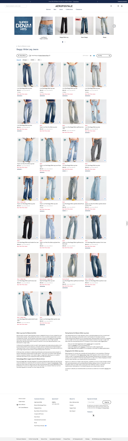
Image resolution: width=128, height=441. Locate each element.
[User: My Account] (111, 6)
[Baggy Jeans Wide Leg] (64, 26)
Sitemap (87, 439)
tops (49, 363)
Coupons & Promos (39, 414)
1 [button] (62, 40)
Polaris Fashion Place (44, 55)
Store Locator (22, 398)
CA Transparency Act (78, 439)
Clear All (19, 60)
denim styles (83, 355)
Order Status (22, 401)
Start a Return (21, 404)
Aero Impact (72, 411)
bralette (83, 347)
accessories (55, 363)
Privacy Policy (67, 439)
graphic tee (89, 344)
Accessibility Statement (55, 439)
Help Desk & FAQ (38, 402)
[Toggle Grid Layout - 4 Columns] (94, 55)
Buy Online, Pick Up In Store (40, 411)
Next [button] (97, 2)
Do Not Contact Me (33, 439)
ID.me (35, 422)
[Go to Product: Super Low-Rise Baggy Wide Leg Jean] (50, 208)
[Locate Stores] (118, 6)
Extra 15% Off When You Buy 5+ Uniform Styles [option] (64, 1)
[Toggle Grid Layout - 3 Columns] (90, 55)
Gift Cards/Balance (23, 407)
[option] (23, 26)
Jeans (61, 9)
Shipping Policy (37, 408)
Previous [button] (31, 2)
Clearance (79, 9)
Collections (69, 9)
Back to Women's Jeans (24, 46)
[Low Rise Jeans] (44, 26)
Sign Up (107, 402)
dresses (107, 368)
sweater (75, 345)
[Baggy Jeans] (105, 26)
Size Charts (37, 417)
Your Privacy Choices (39, 425)
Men (55, 9)
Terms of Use (44, 439)
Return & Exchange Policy (40, 405)
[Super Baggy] (84, 26)
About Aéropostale (74, 402)
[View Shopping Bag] (121, 6)
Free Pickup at (40, 55)
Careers (71, 405)
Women (48, 9)
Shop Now (76, 1)
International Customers (40, 419)
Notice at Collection (21, 439)
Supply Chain (73, 408)
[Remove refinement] (27, 59)
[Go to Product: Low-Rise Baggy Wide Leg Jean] (28, 93)
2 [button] (64, 40)
